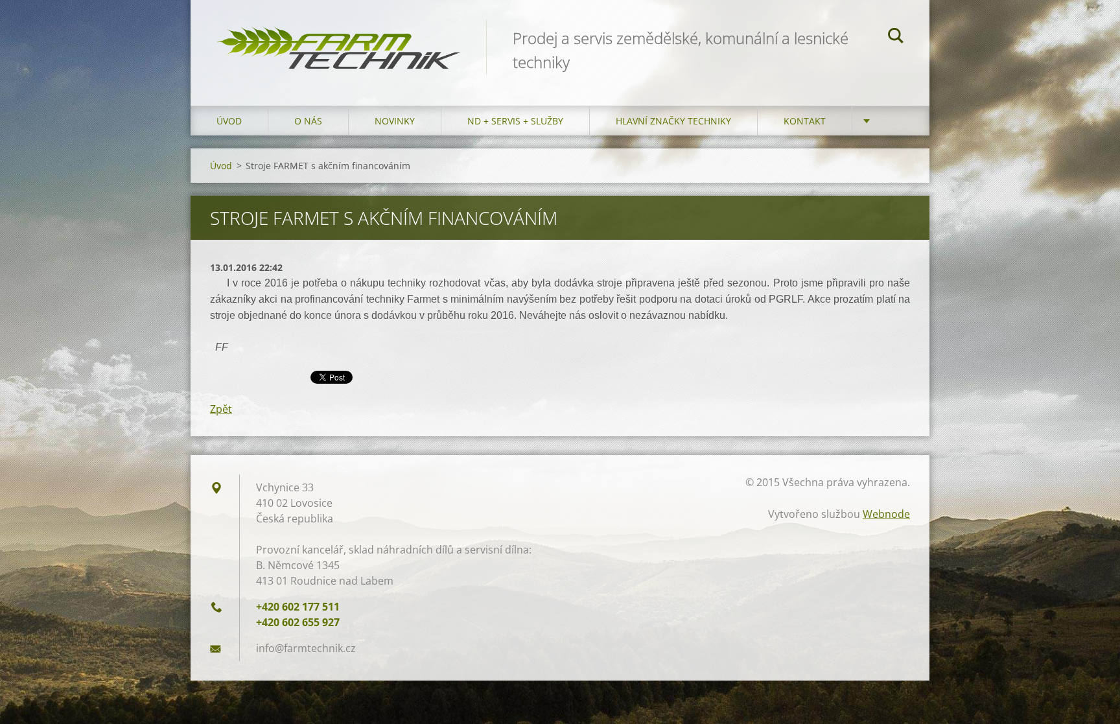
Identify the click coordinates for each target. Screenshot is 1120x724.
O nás (308, 121)
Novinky (395, 121)
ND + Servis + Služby (515, 121)
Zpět (221, 409)
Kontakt (805, 121)
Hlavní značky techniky (673, 121)
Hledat (896, 37)
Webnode (886, 514)
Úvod (229, 121)
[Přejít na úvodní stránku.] (338, 40)
